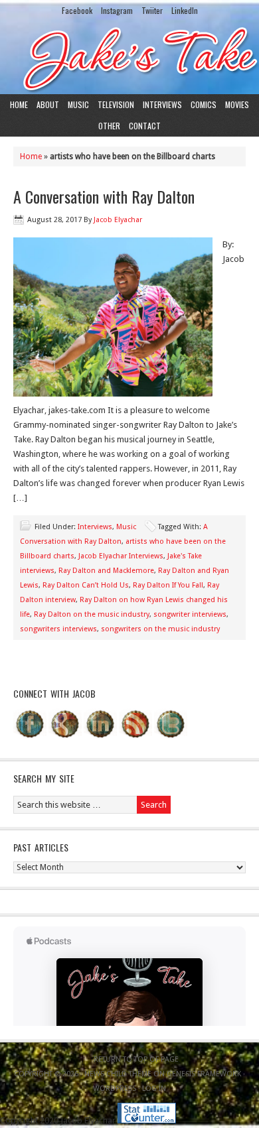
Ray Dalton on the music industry (91, 614)
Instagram (117, 10)
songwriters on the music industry (160, 629)
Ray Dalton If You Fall (168, 585)
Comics (203, 104)
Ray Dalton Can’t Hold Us (86, 585)
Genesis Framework (204, 1074)
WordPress (114, 1088)
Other (109, 125)
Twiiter (152, 10)
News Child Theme (117, 1074)
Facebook (77, 10)
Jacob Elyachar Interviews (120, 556)
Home (19, 104)
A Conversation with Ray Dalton (104, 196)
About (48, 104)
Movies (237, 104)
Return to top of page (136, 1059)
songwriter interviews (189, 614)
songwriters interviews (58, 629)
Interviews (162, 104)
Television (116, 104)
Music (78, 104)
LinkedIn (184, 10)
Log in (154, 1088)
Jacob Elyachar (118, 220)
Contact (145, 125)
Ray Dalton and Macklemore (106, 570)
